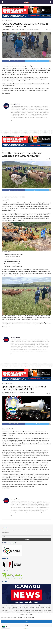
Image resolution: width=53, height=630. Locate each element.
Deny (26, 625)
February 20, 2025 (16, 158)
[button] (51, 614)
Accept (26, 621)
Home (3, 20)
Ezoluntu (11, 20)
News (25, 29)
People (26, 158)
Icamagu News (6, 29)
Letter (6, 20)
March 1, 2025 (15, 29)
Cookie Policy (26, 628)
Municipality (28, 392)
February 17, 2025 (16, 392)
